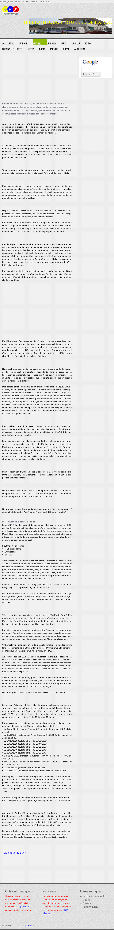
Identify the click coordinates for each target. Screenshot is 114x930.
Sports (86, 899)
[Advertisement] (36, 77)
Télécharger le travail (14, 852)
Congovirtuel (22, 906)
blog (17, 12)
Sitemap (87, 903)
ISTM (31, 49)
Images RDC (90, 906)
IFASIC (37, 43)
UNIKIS (51, 43)
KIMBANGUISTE (12, 49)
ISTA (88, 43)
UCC (42, 49)
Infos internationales (95, 896)
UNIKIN (23, 43)
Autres (79, 49)
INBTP (54, 49)
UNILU (76, 43)
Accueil (8, 43)
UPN (66, 49)
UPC (64, 43)
